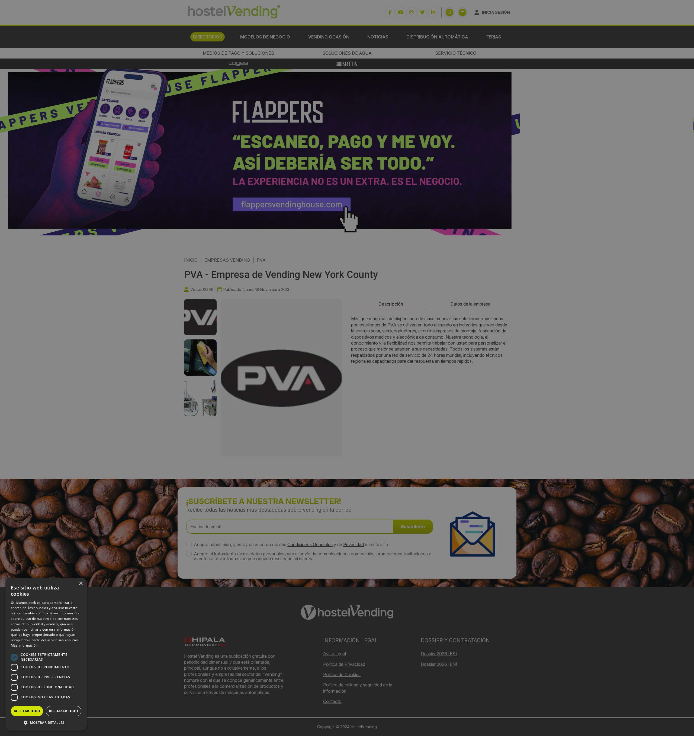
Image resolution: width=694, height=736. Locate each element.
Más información (24, 645)
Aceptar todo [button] (27, 711)
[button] (46, 722)
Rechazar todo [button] (63, 711)
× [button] (81, 584)
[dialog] (347, 368)
